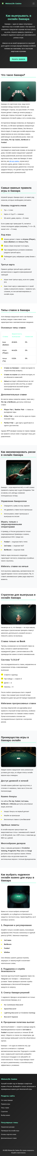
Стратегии (4, 1111)
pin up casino (14, 161)
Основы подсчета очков (8, 1134)
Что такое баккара (7, 1100)
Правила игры (5, 1104)
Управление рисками (7, 1127)
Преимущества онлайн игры (10, 1131)
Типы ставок (5, 1108)
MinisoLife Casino (13, 3)
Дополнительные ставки (9, 1138)
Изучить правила (18, 59)
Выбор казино (5, 1115)
